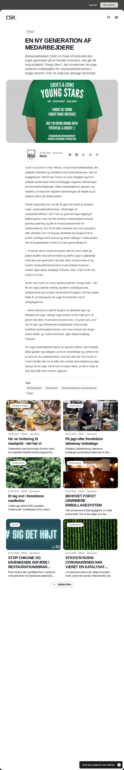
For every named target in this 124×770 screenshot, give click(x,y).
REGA (43, 156)
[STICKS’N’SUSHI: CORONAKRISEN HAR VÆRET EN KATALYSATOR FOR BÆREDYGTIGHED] (90, 548)
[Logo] (11, 17)
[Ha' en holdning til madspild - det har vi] (33, 427)
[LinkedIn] (76, 155)
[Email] (90, 155)
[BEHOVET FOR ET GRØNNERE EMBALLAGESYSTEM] (90, 486)
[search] (108, 17)
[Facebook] (70, 155)
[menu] (116, 17)
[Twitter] (83, 155)
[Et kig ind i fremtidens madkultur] (33, 484)
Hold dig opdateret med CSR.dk (98, 765)
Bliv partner (109, 5)
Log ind (93, 5)
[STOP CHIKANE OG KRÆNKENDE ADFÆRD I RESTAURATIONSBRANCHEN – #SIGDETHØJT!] (33, 548)
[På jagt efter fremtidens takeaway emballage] (90, 427)
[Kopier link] (97, 155)
